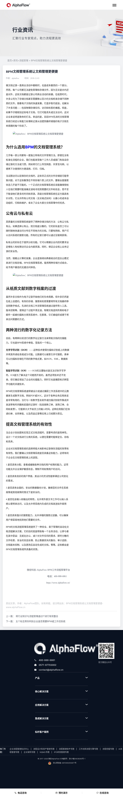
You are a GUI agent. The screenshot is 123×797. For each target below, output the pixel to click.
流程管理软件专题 (66, 749)
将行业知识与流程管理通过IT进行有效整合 (37, 616)
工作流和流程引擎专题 (88, 749)
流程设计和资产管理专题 (43, 749)
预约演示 (63, 792)
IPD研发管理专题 (61, 752)
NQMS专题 (44, 752)
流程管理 (23, 60)
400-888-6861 (47, 660)
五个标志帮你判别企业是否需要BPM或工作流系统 (40, 621)
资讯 (15, 60)
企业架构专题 (29, 752)
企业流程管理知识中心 (19, 749)
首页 (10, 60)
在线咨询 (104, 792)
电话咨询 (22, 792)
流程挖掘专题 (108, 749)
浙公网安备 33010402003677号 (64, 763)
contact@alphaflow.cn (51, 669)
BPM (29, 147)
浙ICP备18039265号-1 (77, 759)
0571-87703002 (47, 665)
